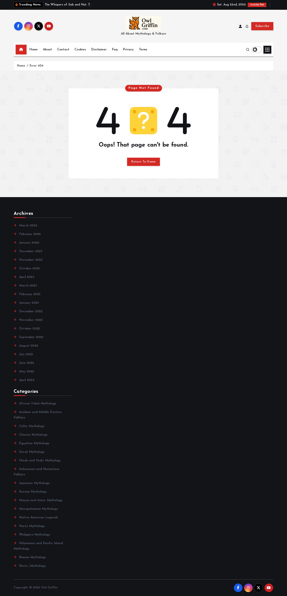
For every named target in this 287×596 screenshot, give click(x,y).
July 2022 (26, 354)
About (47, 49)
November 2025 (31, 260)
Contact (63, 49)
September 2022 (31, 337)
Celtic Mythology (32, 426)
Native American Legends (38, 517)
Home (33, 49)
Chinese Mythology (33, 434)
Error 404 (36, 65)
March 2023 (28, 285)
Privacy (128, 49)
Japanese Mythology (34, 483)
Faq (115, 49)
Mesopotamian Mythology (38, 509)
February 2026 (30, 234)
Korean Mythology (33, 491)
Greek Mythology (32, 452)
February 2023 (29, 294)
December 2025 (30, 251)
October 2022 (29, 328)
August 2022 (28, 345)
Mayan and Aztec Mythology (40, 500)
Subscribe (262, 26)
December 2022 (30, 311)
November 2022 (31, 320)
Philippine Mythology (34, 534)
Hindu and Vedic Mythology (40, 460)
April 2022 (26, 380)
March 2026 (28, 225)
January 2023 (29, 302)
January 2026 (29, 242)
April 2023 (26, 277)
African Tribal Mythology (37, 403)
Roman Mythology (32, 557)
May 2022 (26, 371)
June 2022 (26, 363)
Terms (143, 49)
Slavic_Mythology (32, 566)
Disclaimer (99, 49)
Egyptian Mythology (34, 443)
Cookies (80, 49)
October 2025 (29, 268)
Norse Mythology (32, 526)
